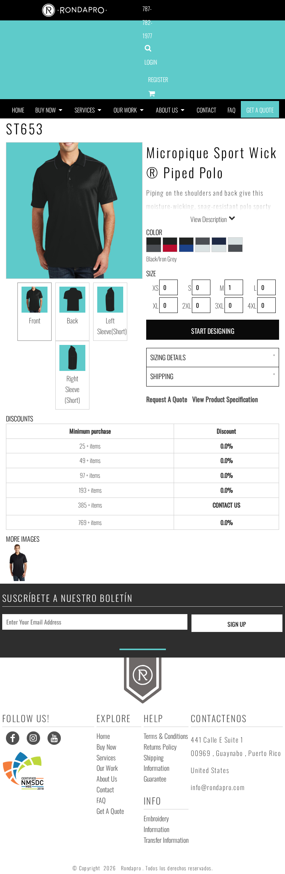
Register (158, 79)
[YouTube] (54, 738)
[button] (49, 109)
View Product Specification (225, 399)
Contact (105, 789)
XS (155, 288)
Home (103, 736)
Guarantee (155, 778)
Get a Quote (110, 811)
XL (155, 305)
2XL (186, 305)
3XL (219, 305)
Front (34, 320)
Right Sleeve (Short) (72, 389)
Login (150, 62)
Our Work (107, 768)
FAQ (101, 800)
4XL (252, 305)
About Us (106, 778)
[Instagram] (33, 738)
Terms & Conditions (166, 736)
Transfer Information (166, 840)
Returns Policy (160, 746)
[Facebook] (12, 738)
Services (106, 757)
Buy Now (106, 746)
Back (72, 320)
